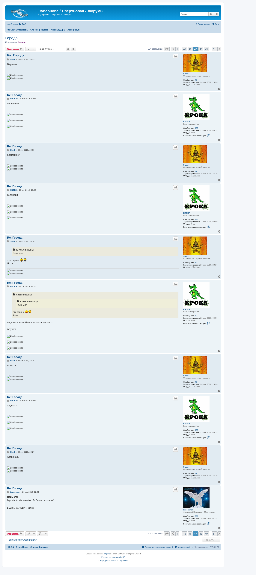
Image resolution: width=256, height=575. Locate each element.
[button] (167, 49)
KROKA (186, 122)
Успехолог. (188, 510)
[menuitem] (22, 24)
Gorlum (21, 42)
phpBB (107, 554)
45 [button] (184, 49)
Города (11, 38)
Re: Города (15, 55)
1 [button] (177, 49)
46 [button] (190, 49)
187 (196, 128)
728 (196, 516)
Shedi (186, 74)
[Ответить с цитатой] (175, 56)
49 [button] (206, 49)
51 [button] (214, 49)
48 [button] (201, 49)
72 (196, 80)
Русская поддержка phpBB (113, 557)
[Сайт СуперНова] (22, 12)
